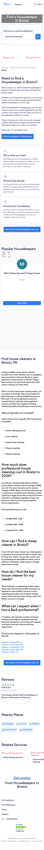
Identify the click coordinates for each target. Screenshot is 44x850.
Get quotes (22, 777)
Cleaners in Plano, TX (10, 652)
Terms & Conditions (9, 841)
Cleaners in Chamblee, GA (12, 644)
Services (5, 67)
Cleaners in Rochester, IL (12, 642)
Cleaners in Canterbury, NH (13, 647)
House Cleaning (16, 67)
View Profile (22, 303)
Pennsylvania (30, 67)
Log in (39, 4)
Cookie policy (24, 841)
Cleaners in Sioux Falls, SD (12, 649)
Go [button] (38, 36)
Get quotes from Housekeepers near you (22, 229)
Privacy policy (37, 841)
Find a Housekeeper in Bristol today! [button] (17, 136)
